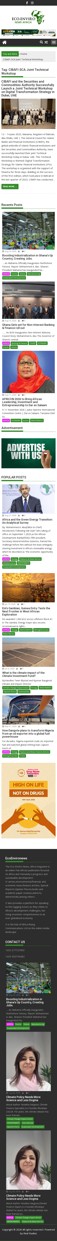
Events (14, 274)
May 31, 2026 (10, 726)
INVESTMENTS (37, 420)
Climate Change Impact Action (16, 687)
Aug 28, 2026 (14, 1093)
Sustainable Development (14, 278)
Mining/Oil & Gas (41, 630)
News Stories (8, 634)
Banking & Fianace (19, 343)
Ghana (22, 274)
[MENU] (53, 42)
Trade (22, 756)
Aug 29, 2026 (10, 251)
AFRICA (6, 274)
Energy (14, 559)
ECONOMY (42, 343)
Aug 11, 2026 (10, 395)
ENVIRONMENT (13, 1123)
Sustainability (23, 691)
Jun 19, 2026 (10, 604)
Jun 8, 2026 (9, 668)
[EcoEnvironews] (4, 42)
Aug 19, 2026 (10, 320)
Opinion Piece (10, 691)
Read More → (10, 186)
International (27, 1123)
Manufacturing (34, 274)
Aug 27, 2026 (10, 515)
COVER (32, 343)
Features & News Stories (30, 559)
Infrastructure (9, 563)
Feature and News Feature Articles (34, 752)
